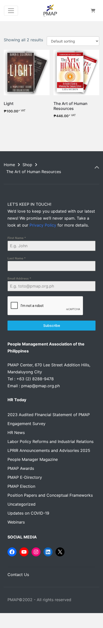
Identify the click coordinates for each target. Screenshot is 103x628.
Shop (27, 164)
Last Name (17, 258)
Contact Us (18, 574)
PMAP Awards (21, 468)
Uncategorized (22, 504)
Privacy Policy (43, 225)
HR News (16, 432)
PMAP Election (21, 486)
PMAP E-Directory (25, 477)
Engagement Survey (27, 423)
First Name (17, 238)
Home (9, 164)
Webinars (16, 522)
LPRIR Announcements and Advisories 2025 (49, 450)
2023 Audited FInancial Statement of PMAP (49, 414)
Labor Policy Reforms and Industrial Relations (51, 441)
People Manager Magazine (33, 459)
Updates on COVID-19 (28, 513)
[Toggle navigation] (11, 11)
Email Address (19, 278)
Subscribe (51, 325)
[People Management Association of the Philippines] (50, 10)
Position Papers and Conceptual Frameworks (50, 495)
